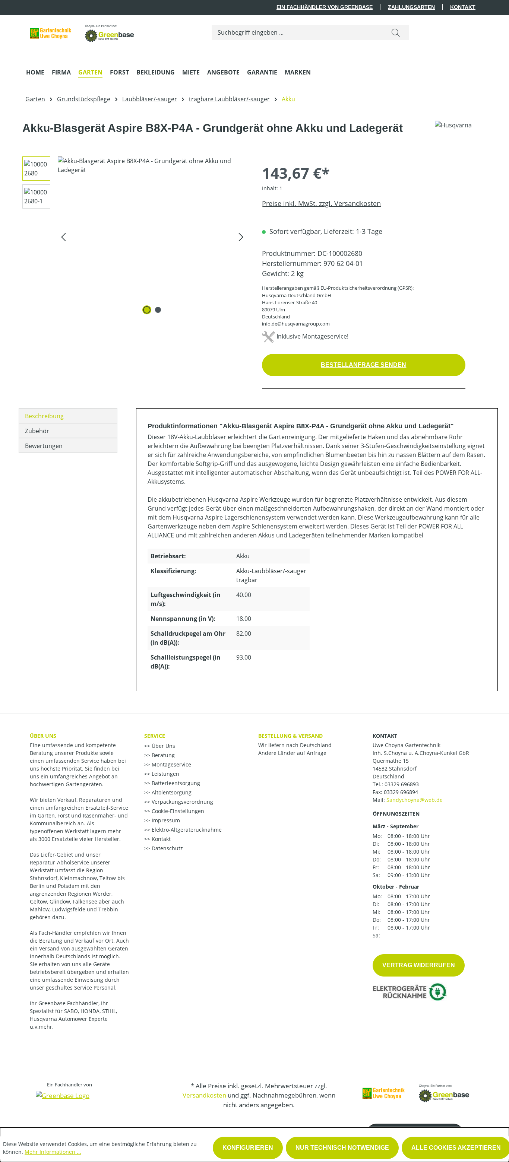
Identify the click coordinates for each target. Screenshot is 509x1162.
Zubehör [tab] (37, 431)
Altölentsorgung (171, 792)
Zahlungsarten (411, 7)
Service (154, 735)
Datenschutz (166, 848)
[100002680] (152, 236)
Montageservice (170, 764)
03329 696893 (402, 784)
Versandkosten (204, 1095)
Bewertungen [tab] (44, 446)
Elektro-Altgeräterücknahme (186, 829)
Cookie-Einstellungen (177, 811)
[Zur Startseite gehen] (82, 31)
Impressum (165, 820)
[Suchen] (395, 32)
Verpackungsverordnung (181, 801)
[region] (132, 236)
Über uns (43, 735)
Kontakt (462, 7)
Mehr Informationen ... (53, 1151)
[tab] (68, 415)
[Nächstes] (241, 237)
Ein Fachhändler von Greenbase (324, 7)
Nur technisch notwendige (342, 1147)
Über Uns (162, 745)
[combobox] (297, 32)
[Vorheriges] (63, 237)
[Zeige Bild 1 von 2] (147, 310)
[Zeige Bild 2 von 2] (158, 310)
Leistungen (164, 773)
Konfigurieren (247, 1147)
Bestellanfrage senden (363, 365)
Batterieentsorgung (175, 783)
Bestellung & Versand (290, 735)
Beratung (162, 755)
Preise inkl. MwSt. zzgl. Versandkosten (321, 203)
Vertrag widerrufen (418, 965)
